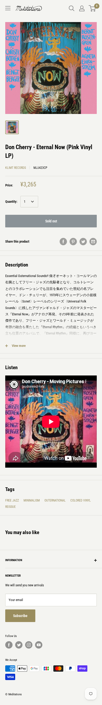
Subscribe (20, 616)
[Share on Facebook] (63, 241)
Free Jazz (12, 500)
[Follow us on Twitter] (18, 645)
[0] (92, 8)
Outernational (55, 500)
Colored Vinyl (80, 500)
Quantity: (11, 201)
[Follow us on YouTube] (38, 645)
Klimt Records (15, 168)
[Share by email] (93, 241)
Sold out (51, 221)
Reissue (10, 507)
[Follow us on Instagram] (28, 645)
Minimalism (32, 500)
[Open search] (72, 8)
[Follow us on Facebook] (9, 645)
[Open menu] (7, 8)
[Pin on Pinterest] (73, 241)
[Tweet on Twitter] (83, 241)
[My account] (81, 8)
